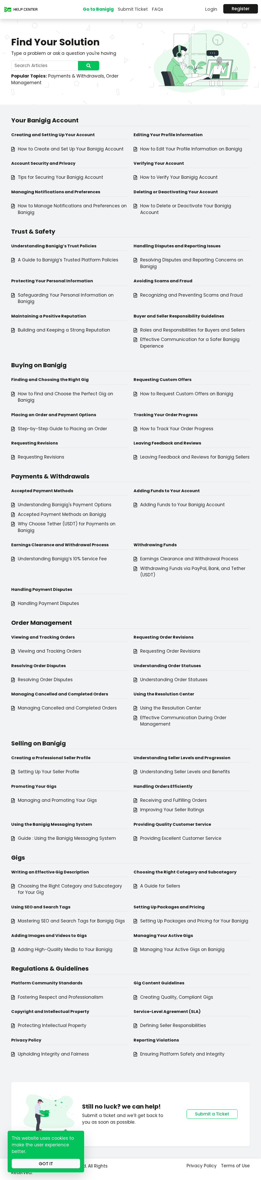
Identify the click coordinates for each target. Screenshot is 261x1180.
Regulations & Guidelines (50, 968)
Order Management (41, 622)
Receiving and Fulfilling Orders (173, 800)
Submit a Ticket (212, 1114)
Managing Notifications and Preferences (55, 192)
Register (241, 9)
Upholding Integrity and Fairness (53, 1054)
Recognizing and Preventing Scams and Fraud (191, 295)
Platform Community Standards (46, 983)
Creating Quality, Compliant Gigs (176, 997)
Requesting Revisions (34, 443)
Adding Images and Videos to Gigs (49, 935)
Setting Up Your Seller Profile (48, 772)
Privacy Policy (26, 1040)
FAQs (157, 9)
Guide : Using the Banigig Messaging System (67, 838)
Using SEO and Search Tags (40, 907)
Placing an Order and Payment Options (53, 415)
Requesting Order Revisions (163, 637)
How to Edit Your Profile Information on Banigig (191, 149)
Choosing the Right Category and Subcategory (185, 872)
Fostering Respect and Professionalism (60, 997)
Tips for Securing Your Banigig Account (60, 177)
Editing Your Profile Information (168, 135)
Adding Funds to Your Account (167, 491)
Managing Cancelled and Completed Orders (59, 694)
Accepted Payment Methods (42, 491)
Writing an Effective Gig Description (50, 872)
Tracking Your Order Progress (166, 415)
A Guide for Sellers (160, 886)
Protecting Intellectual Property (52, 1025)
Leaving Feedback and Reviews (167, 443)
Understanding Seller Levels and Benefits (185, 772)
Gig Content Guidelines (159, 983)
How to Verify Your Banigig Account (179, 177)
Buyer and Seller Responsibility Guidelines (179, 316)
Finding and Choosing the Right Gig (50, 380)
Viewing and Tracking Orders (43, 637)
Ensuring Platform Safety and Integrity (182, 1054)
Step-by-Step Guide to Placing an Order (62, 429)
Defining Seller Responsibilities (173, 1025)
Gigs (18, 857)
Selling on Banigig (38, 743)
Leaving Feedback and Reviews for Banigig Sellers (195, 457)
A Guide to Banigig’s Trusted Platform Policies (68, 260)
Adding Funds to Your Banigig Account (182, 505)
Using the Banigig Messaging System (51, 824)
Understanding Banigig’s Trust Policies (53, 246)
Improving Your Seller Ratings (172, 810)
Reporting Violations (156, 1040)
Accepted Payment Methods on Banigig (62, 514)
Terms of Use (235, 1166)
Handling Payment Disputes (41, 589)
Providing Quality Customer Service (172, 824)
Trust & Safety (33, 231)
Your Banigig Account (45, 120)
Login (211, 9)
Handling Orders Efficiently (163, 786)
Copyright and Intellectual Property (50, 1011)
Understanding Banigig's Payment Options (64, 505)
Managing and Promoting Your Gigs (57, 800)
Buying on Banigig (39, 365)
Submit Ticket (133, 9)
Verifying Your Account (159, 163)
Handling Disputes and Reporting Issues (177, 246)
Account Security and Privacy (43, 163)
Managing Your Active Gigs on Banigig (182, 949)
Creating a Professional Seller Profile (50, 758)
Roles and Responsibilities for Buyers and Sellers (192, 330)
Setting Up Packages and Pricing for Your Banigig (194, 921)
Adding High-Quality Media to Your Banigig (65, 949)
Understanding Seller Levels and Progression (182, 758)
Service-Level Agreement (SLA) (167, 1011)
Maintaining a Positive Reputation (48, 316)
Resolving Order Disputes (38, 666)
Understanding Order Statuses (167, 666)
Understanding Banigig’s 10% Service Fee (62, 559)
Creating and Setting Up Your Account (53, 135)
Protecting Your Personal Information (52, 281)
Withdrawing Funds (155, 545)
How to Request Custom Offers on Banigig (186, 394)
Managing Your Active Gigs (163, 935)
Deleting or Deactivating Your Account (176, 192)
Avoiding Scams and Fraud (163, 281)
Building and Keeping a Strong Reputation (64, 330)
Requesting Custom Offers (162, 380)
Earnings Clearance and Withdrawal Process (60, 545)
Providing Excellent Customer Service (180, 838)
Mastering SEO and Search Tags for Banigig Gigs (71, 921)
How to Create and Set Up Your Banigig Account (71, 149)
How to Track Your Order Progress (176, 429)
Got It (46, 1164)
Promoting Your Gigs (33, 786)
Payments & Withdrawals (76, 76)
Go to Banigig (98, 9)
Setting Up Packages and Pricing (169, 907)
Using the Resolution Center (164, 694)
